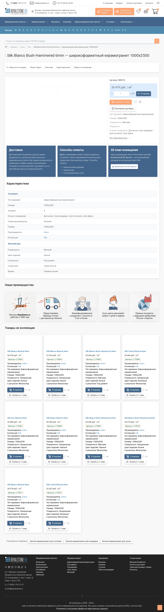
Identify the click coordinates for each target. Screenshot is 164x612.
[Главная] (6, 47)
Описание (49, 67)
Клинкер (102, 565)
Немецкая (40, 575)
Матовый (71, 572)
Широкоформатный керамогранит (80, 562)
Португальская (42, 567)
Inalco (46, 232)
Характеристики (63, 67)
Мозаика (102, 562)
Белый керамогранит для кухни (116, 541)
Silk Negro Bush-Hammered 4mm (100, 418)
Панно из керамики (106, 570)
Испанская (40, 562)
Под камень (72, 565)
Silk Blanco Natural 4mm (57, 351)
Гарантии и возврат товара (140, 567)
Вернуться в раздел (18, 67)
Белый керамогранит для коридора (82, 541)
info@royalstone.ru (15, 589)
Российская (40, 570)
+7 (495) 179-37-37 (15, 585)
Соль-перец (72, 570)
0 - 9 (124, 30)
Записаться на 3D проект (125, 166)
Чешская (39, 572)
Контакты (133, 570)
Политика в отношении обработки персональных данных (82, 609)
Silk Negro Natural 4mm (57, 418)
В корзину (145, 94)
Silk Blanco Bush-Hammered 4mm (100, 351)
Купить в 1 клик (122, 102)
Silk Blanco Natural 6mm (18, 351)
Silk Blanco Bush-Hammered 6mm (140, 418)
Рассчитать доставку (124, 108)
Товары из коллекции (82, 67)
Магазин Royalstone (138, 562)
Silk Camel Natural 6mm (57, 484)
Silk (45, 237)
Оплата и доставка (137, 565)
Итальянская (41, 565)
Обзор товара (35, 67)
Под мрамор (72, 567)
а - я (117, 30)
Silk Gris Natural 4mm (17, 418)
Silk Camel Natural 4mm (135, 351)
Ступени (102, 567)
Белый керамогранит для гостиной (45, 541)
